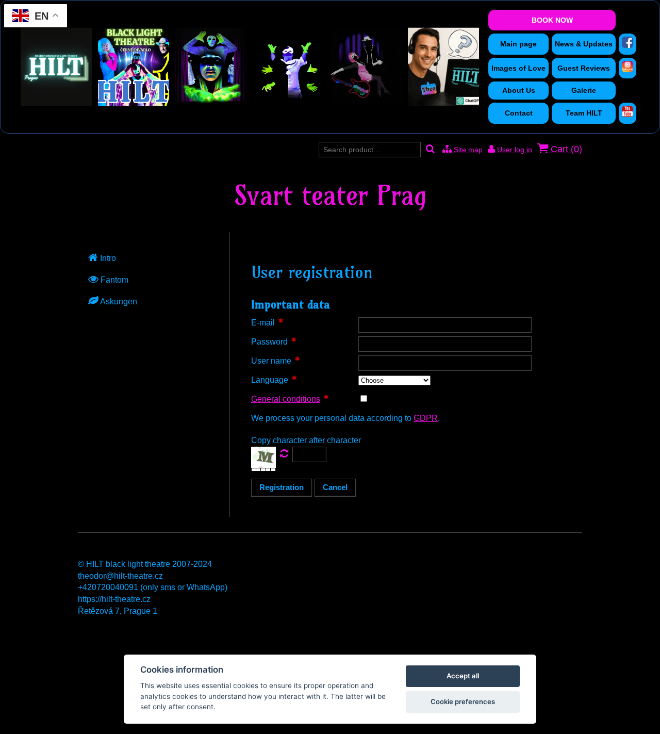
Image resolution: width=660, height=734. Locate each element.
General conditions (285, 399)
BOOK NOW (552, 20)
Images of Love (518, 68)
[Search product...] (430, 149)
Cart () (565, 149)
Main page (518, 44)
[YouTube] (627, 111)
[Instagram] (627, 66)
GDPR (426, 418)
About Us (518, 90)
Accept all (463, 676)
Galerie (583, 90)
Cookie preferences (463, 701)
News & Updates (584, 44)
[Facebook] (627, 42)
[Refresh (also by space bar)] (284, 454)
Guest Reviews (583, 68)
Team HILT (584, 113)
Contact (519, 113)
